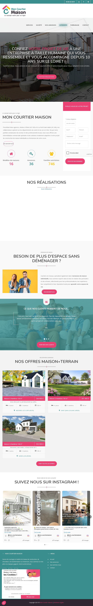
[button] (2, 516)
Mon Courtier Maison (46, 602)
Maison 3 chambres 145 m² (59, 398)
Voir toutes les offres (46, 463)
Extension (63, 25)
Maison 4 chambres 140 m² (13, 444)
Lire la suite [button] (7, 532)
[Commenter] (8, 540)
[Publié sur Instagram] (28, 536)
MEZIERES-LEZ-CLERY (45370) (25, 410)
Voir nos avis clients (46, 345)
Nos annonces (54, 562)
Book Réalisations (46, 189)
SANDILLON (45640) (24, 456)
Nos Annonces (50, 25)
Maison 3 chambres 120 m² (13, 398)
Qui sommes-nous (55, 565)
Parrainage (74, 25)
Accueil (52, 559)
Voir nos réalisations (46, 77)
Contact (85, 25)
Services (29, 25)
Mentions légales (59, 602)
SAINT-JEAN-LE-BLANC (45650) (70, 410)
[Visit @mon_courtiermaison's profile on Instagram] (5, 535)
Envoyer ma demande (75, 161)
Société (39, 25)
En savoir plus (8, 144)
